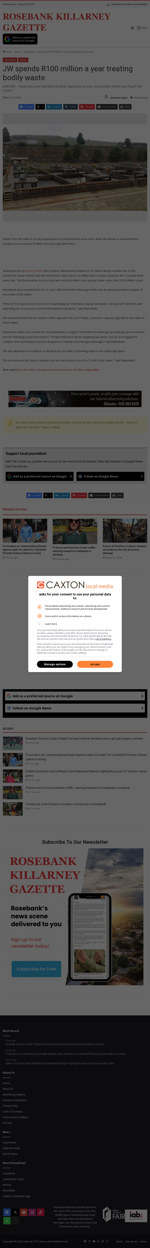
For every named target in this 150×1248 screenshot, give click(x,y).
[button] (75, 624)
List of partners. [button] (103, 638)
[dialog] (75, 624)
